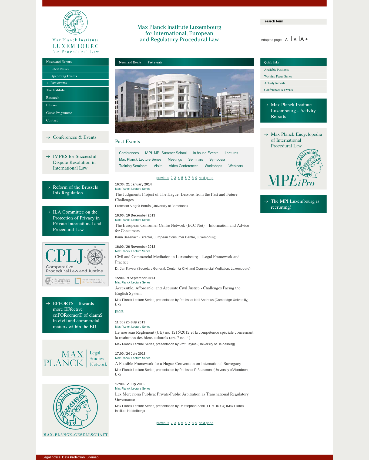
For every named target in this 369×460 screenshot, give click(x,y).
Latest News (60, 68)
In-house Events (206, 153)
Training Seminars (133, 166)
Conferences (129, 153)
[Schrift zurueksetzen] (296, 40)
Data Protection (73, 457)
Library (51, 105)
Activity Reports (274, 83)
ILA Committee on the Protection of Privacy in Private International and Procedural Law (77, 220)
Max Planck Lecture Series (140, 159)
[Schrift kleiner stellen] (288, 40)
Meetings (175, 159)
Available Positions (276, 69)
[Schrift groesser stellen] (304, 40)
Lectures (231, 153)
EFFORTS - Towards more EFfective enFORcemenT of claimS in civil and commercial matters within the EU (78, 315)
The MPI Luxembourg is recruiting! (295, 204)
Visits (158, 166)
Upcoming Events (64, 75)
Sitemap (92, 457)
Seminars (195, 159)
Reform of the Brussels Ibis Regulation (75, 190)
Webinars (236, 166)
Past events (59, 82)
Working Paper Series (278, 76)
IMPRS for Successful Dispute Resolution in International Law (74, 162)
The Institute (55, 89)
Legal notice (51, 457)
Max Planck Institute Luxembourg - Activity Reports (293, 110)
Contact (52, 120)
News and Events (130, 62)
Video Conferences (184, 166)
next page (206, 178)
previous (162, 178)
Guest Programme (59, 112)
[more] (119, 311)
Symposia (217, 159)
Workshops (213, 166)
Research (52, 97)
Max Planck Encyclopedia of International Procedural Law (296, 140)
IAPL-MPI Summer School (166, 153)
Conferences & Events (74, 137)
